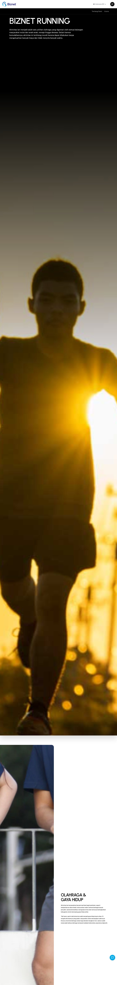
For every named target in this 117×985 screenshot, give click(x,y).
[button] (112, 4)
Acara (106, 11)
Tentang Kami (97, 11)
